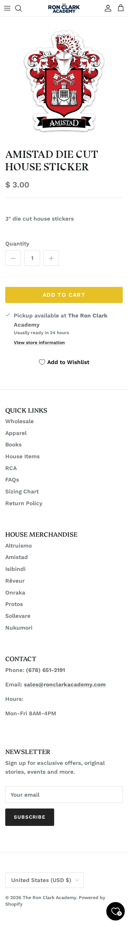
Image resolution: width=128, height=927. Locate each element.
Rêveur (15, 580)
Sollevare (18, 616)
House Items (22, 456)
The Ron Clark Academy (49, 897)
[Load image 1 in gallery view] (64, 81)
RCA (11, 468)
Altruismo (18, 545)
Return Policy (23, 503)
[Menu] (7, 8)
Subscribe (30, 817)
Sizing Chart (22, 491)
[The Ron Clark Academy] (64, 8)
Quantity (17, 243)
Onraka (15, 592)
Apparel (16, 433)
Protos (14, 604)
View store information (39, 342)
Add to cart (64, 294)
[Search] (21, 8)
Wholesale (19, 421)
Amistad (16, 557)
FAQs (12, 479)
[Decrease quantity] (13, 258)
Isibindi (15, 569)
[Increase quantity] (51, 258)
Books (13, 444)
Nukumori (18, 627)
